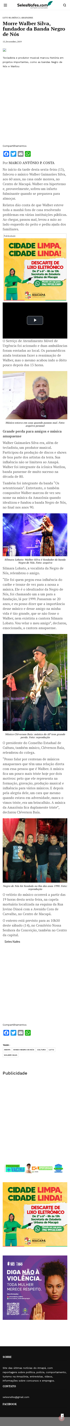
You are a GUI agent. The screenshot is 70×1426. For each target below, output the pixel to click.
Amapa (7, 1050)
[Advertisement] (35, 106)
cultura (41, 1050)
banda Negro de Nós (23, 1050)
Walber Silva (10, 1055)
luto (51, 1050)
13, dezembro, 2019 (12, 41)
